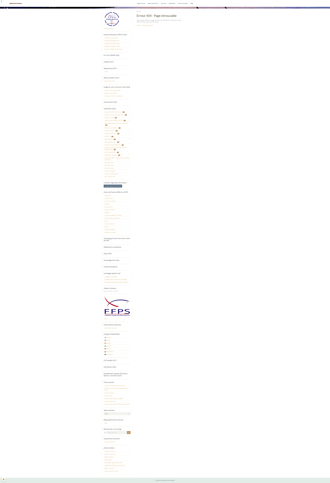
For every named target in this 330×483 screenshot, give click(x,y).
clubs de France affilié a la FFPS (114, 120)
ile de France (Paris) (110, 201)
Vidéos (106, 72)
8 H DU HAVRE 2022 (111, 152)
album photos (109, 139)
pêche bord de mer (110, 451)
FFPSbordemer (108, 28)
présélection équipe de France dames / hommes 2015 (115, 148)
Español (108, 343)
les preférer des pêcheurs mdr (113, 462)
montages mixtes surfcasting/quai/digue (116, 282)
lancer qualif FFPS (109, 176)
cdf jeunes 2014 (109, 162)
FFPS (105, 319)
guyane (106, 226)
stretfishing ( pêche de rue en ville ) (114, 465)
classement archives (111, 133)
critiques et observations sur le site (114, 385)
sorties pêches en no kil (111, 471)
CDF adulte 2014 (109, 165)
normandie (107, 195)
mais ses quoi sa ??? (110, 401)
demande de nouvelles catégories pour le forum (116, 389)
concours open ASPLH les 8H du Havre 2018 (117, 404)
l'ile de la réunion (109, 224)
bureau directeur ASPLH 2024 (114, 112)
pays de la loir (108, 207)
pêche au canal (108, 468)
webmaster (172, 3)
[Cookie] (4, 479)
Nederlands (109, 351)
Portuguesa (109, 354)
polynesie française (110, 232)
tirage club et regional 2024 (112, 90)
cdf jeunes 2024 (110, 117)
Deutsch (108, 349)
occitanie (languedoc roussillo (113, 215)
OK (129, 432)
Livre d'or (163, 3)
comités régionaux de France (113, 186)
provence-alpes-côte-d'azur (112, 218)
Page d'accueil (141, 3)
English (108, 340)
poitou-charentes (109, 209)
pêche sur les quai (109, 454)
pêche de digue (108, 457)
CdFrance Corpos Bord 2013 (113, 145)
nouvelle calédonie (109, 229)
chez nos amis (108, 396)
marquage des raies (111, 142)
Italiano (108, 346)
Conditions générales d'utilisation (165, 480)
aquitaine (107, 212)
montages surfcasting (110, 276)
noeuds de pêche (110, 130)
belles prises (108, 460)
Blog (191, 3)
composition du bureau (111, 38)
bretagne (107, 204)
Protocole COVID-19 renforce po (113, 49)
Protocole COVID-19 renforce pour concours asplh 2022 (117, 158)
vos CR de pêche (109, 393)
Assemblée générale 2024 (111, 41)
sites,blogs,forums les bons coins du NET (116, 124)
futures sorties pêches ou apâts (113, 398)
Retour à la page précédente (145, 25)
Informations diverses (112, 155)
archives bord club (109, 442)
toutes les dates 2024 (110, 93)
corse (106, 221)
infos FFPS (108, 136)
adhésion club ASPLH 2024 (112, 43)
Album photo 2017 (153, 3)
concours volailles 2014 (111, 174)
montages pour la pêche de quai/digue (115, 279)
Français (108, 337)
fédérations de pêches (112, 128)
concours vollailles (109, 171)
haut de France (108, 198)
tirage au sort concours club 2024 (115, 115)
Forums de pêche (183, 3)
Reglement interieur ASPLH (112, 46)
